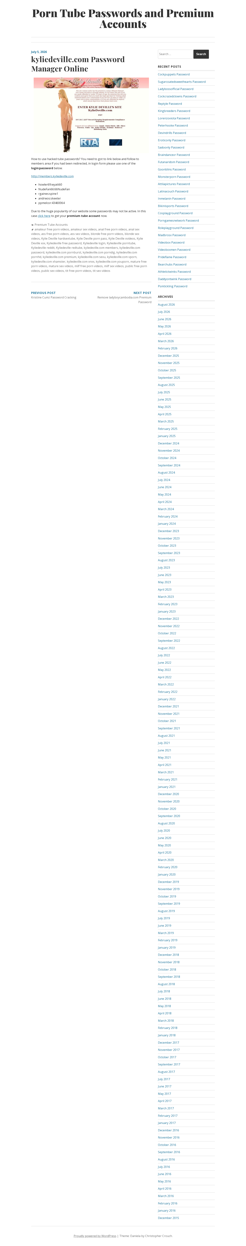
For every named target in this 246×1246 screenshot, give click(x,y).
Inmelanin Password (171, 199)
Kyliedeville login (94, 243)
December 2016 (168, 1130)
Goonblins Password (172, 169)
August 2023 (166, 560)
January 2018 (167, 1035)
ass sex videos (79, 234)
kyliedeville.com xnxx (80, 262)
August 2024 (166, 472)
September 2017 (169, 1064)
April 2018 (164, 1013)
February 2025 (167, 429)
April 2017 (164, 1101)
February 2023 (167, 604)
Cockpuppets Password (174, 74)
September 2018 (169, 977)
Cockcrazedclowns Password (177, 96)
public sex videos (52, 271)
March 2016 (166, 1196)
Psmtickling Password (172, 286)
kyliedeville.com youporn (112, 262)
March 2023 (166, 597)
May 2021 (164, 757)
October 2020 (167, 809)
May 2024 (164, 494)
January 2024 (167, 524)
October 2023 (167, 546)
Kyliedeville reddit (43, 248)
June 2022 (164, 663)
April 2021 (164, 765)
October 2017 (167, 1057)
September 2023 (169, 553)
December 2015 (168, 1218)
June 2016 (164, 1174)
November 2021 (169, 714)
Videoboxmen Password (174, 250)
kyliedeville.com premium (59, 257)
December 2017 (168, 1043)
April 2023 (164, 589)
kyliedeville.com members (101, 248)
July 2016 (164, 1167)
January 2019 (167, 948)
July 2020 (164, 831)
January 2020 (167, 874)
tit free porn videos (78, 271)
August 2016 (166, 1159)
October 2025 (167, 370)
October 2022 (167, 633)
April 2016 (164, 1189)
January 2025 (167, 436)
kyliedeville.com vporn (122, 257)
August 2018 (166, 984)
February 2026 (167, 348)
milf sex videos (114, 266)
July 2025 (164, 392)
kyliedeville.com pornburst (63, 252)
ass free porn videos (55, 234)
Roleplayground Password (175, 228)
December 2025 (168, 356)
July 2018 (164, 991)
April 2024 (164, 502)
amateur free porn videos (52, 229)
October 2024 (167, 458)
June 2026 (164, 319)
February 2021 (167, 779)
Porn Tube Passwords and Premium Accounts (123, 18)
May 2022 (164, 670)
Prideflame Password (172, 257)
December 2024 (168, 443)
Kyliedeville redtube (69, 248)
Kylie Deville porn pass (92, 238)
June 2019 (164, 926)
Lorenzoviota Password (174, 118)
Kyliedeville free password (64, 243)
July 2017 (164, 1079)
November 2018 (169, 962)
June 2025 (164, 399)
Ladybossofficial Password (175, 89)
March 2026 (166, 341)
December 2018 (168, 955)
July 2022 (164, 655)
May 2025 (164, 407)
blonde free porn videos (107, 234)
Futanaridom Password (173, 162)
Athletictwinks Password (174, 272)
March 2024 (166, 509)
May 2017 (164, 1094)
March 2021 (166, 772)
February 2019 (167, 940)
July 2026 (164, 312)
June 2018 (164, 999)
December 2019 (168, 882)
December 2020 (168, 794)
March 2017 (166, 1108)
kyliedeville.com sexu (92, 257)
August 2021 (166, 736)
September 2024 (169, 465)
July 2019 (164, 918)
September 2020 (169, 816)
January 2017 (167, 1123)
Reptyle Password (170, 104)
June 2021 (164, 750)
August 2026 (166, 305)
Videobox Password (171, 242)
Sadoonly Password (171, 147)
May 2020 (164, 845)
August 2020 (166, 823)
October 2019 (167, 896)
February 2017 (167, 1116)
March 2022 (166, 684)
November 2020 (169, 801)
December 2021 (168, 706)
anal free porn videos (112, 229)
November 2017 (169, 1050)
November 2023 (169, 538)
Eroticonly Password (171, 140)
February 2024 (167, 516)
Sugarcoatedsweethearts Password (182, 82)
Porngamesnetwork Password (178, 220)
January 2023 (167, 611)
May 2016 (164, 1181)
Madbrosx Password (171, 235)
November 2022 (169, 626)
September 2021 (169, 728)
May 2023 (164, 582)
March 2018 (166, 1021)
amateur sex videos (84, 229)
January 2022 (167, 699)
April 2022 (164, 677)
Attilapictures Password (174, 184)
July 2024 (164, 480)
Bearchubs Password (172, 264)
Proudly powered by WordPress (95, 1236)
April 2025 (164, 414)
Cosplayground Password (175, 213)
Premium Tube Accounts (51, 225)
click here (44, 216)
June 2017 (164, 1086)
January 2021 (167, 787)
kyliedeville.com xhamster (48, 262)
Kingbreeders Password (174, 111)
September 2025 (169, 378)
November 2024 (169, 451)
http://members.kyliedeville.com (52, 176)
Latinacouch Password (173, 191)
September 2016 (169, 1152)
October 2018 (167, 969)
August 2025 (166, 385)
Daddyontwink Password (174, 279)
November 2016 (169, 1137)
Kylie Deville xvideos (121, 238)
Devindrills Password (172, 133)
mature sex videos (61, 266)
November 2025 (169, 363)
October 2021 (167, 721)
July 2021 (164, 743)
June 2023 (164, 575)
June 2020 (164, 838)
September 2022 (169, 641)
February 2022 (167, 692)
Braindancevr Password (174, 155)
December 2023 (168, 531)
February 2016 (167, 1203)
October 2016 (167, 1145)
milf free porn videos (89, 266)
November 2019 (169, 889)
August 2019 (166, 911)
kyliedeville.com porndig (99, 252)
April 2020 (164, 852)
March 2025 (166, 421)
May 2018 (164, 1006)
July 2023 (164, 568)
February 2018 (167, 1028)
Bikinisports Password (173, 206)
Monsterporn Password (174, 177)
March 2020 (166, 860)
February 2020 (167, 867)
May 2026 (164, 326)
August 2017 (166, 1072)
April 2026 (164, 334)
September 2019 (169, 904)
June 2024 (164, 487)
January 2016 (167, 1211)
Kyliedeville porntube (121, 243)
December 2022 (168, 619)
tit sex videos (101, 271)
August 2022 (166, 648)
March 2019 (166, 933)
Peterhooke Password (173, 125)
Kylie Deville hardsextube (58, 238)
